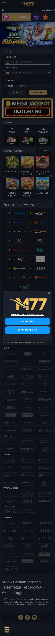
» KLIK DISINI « (27, 321)
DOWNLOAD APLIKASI (27, 330)
